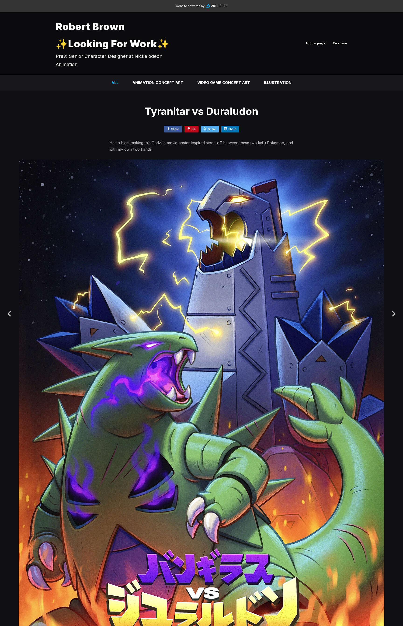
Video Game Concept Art (223, 82)
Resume (340, 43)
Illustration (278, 82)
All (114, 82)
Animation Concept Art (157, 82)
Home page (316, 43)
